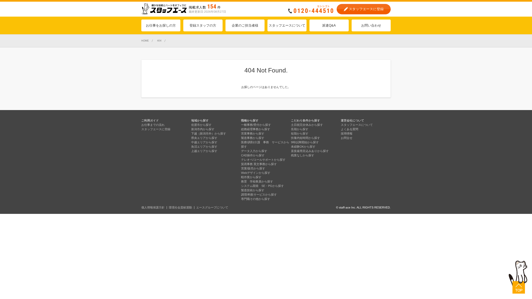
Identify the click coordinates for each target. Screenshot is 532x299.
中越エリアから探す (204, 142)
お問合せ (346, 138)
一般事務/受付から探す (256, 124)
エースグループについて (212, 207)
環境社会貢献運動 (180, 207)
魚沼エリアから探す (204, 146)
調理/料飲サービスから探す (259, 194)
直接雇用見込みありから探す (310, 151)
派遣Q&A (329, 25)
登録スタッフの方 (203, 25)
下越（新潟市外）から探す (208, 133)
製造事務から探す (252, 138)
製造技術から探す (252, 190)
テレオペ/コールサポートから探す (263, 159)
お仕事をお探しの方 (161, 25)
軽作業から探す (251, 177)
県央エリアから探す (204, 138)
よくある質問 (349, 129)
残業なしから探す (302, 155)
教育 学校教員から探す (257, 181)
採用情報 (346, 133)
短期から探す (299, 133)
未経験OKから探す (303, 146)
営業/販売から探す (253, 168)
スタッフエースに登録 (155, 129)
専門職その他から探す (255, 199)
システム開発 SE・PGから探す (262, 185)
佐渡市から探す (201, 124)
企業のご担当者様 (245, 25)
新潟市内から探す (202, 129)
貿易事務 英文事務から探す (259, 164)
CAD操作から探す (253, 155)
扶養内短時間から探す (305, 138)
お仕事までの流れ (153, 124)
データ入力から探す (254, 151)
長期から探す (299, 129)
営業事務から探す (252, 133)
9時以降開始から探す (305, 142)
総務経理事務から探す (255, 129)
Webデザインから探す (255, 172)
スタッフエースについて (287, 25)
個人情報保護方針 (153, 207)
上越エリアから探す (204, 151)
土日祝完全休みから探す (307, 124)
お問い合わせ (371, 25)
